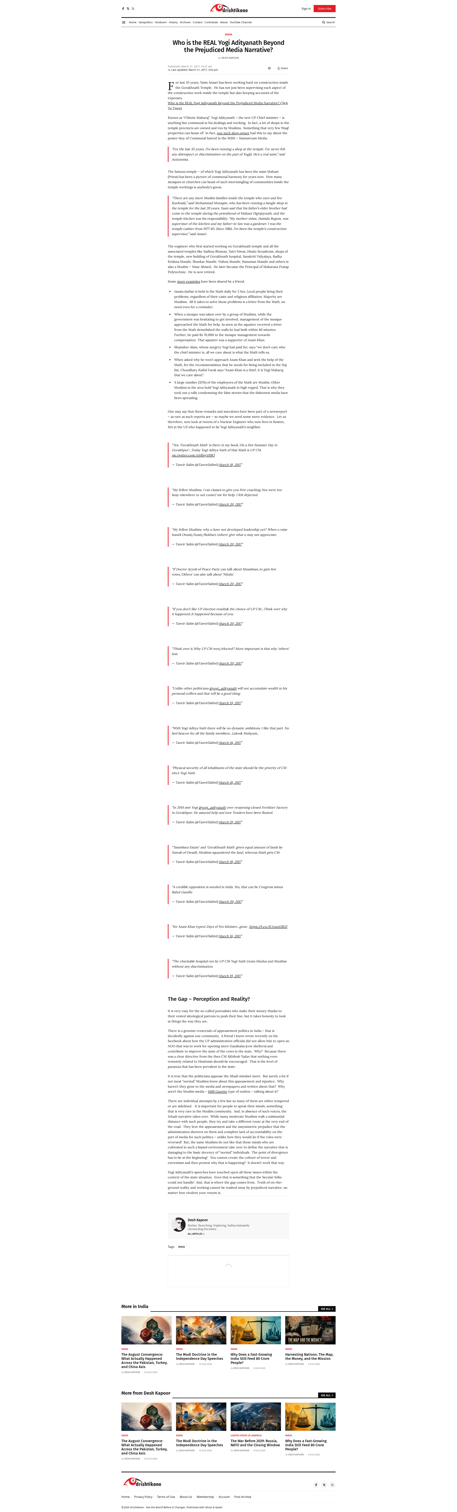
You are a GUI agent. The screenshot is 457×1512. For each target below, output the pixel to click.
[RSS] (133, 8)
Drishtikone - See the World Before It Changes (157, 1507)
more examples (188, 281)
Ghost (208, 1507)
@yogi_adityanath (223, 688)
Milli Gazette (217, 1091)
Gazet (218, 1507)
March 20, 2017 (230, 504)
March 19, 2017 (230, 703)
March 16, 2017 (230, 936)
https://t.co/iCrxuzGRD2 (268, 927)
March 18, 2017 (230, 465)
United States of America (246, 1435)
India (228, 34)
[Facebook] (123, 8)
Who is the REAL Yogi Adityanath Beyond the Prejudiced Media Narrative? (224, 103)
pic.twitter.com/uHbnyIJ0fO (193, 455)
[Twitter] (128, 8)
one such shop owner (233, 133)
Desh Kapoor (230, 57)
